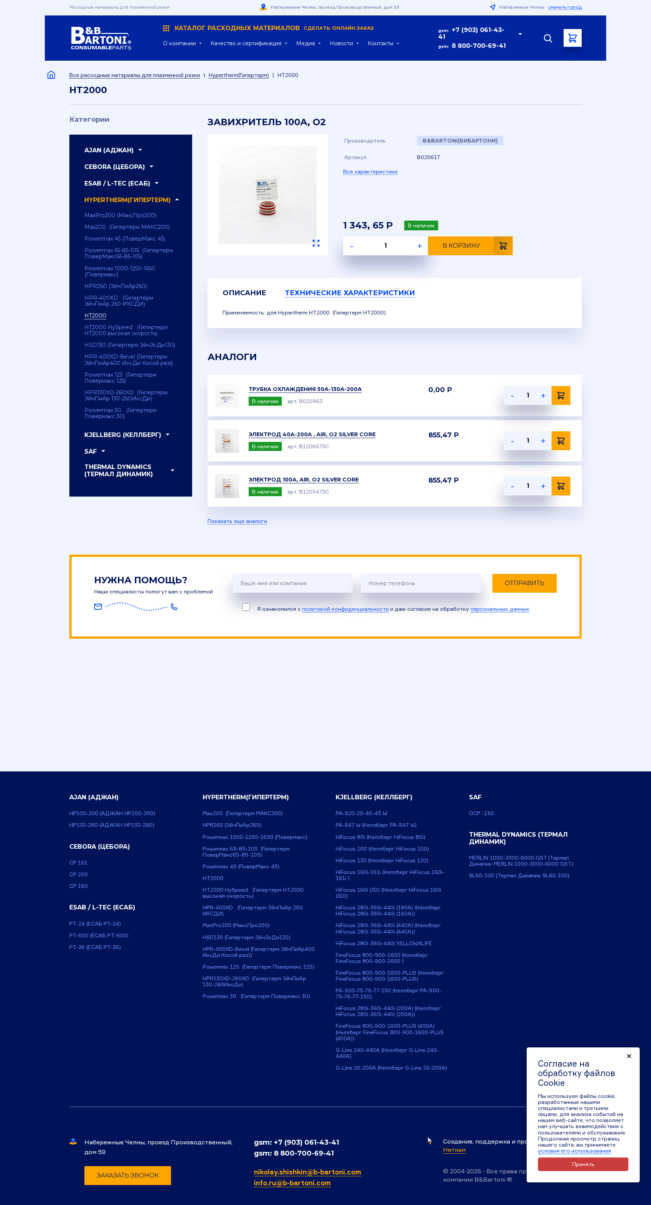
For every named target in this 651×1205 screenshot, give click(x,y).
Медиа (305, 43)
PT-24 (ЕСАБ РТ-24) (95, 923)
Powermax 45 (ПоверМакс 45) (124, 238)
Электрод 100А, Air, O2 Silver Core (304, 479)
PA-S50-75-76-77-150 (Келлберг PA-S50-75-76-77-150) (389, 993)
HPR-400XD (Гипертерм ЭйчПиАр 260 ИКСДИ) (118, 300)
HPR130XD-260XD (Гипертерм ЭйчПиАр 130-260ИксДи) (126, 395)
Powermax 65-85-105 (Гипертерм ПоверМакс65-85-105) (128, 253)
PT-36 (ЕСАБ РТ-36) (95, 947)
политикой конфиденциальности (345, 609)
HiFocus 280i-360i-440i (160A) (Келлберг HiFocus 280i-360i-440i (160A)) (388, 910)
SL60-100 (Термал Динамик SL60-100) (519, 875)
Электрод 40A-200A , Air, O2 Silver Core (312, 434)
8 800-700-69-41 (479, 45)
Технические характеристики (350, 293)
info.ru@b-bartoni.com (292, 1183)
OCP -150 (481, 813)
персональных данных (500, 609)
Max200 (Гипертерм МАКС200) (127, 227)
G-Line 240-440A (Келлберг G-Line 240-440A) (387, 1053)
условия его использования (574, 1150)
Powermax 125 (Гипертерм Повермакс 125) (120, 377)
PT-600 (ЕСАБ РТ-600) (98, 935)
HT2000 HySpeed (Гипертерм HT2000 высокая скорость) (126, 330)
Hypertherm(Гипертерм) (239, 75)
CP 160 (78, 886)
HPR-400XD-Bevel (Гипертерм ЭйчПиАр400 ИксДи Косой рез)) (128, 359)
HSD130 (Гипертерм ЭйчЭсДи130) (129, 345)
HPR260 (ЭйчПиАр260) (115, 286)
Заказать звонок (128, 1175)
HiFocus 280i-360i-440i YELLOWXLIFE (384, 943)
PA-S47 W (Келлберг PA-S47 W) (376, 825)
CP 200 (78, 874)
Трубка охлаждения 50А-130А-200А (305, 389)
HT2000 (95, 315)
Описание (244, 293)
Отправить (524, 583)
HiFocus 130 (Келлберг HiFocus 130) (382, 860)
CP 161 (78, 862)
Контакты (380, 43)
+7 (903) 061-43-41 (471, 33)
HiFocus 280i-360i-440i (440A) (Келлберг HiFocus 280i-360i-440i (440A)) (388, 928)
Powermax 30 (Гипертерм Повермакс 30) (120, 413)
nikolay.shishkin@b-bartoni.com (307, 1172)
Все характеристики (370, 171)
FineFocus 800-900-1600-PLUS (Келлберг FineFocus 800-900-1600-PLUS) (390, 975)
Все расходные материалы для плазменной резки (134, 75)
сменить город (565, 7)
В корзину (461, 245)
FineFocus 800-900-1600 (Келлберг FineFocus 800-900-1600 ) (382, 958)
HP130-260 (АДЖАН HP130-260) (111, 825)
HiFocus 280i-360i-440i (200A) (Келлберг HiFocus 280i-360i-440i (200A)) (388, 1011)
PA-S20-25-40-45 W (361, 813)
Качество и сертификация (246, 43)
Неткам (454, 1149)
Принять (583, 1164)
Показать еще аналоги (237, 521)
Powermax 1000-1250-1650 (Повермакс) (119, 271)
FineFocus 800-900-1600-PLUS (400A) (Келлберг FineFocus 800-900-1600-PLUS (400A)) (390, 1032)
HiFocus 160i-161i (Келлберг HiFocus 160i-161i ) (390, 875)
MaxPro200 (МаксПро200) (120, 215)
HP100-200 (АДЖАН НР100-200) (112, 813)
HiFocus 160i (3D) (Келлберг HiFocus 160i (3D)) (388, 892)
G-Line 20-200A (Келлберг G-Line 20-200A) (391, 1067)
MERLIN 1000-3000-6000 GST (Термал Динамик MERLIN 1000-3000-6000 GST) (521, 860)
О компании (179, 43)
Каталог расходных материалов (274, 28)
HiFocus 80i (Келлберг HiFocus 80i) (380, 837)
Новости (341, 43)
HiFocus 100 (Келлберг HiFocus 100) (382, 848)
